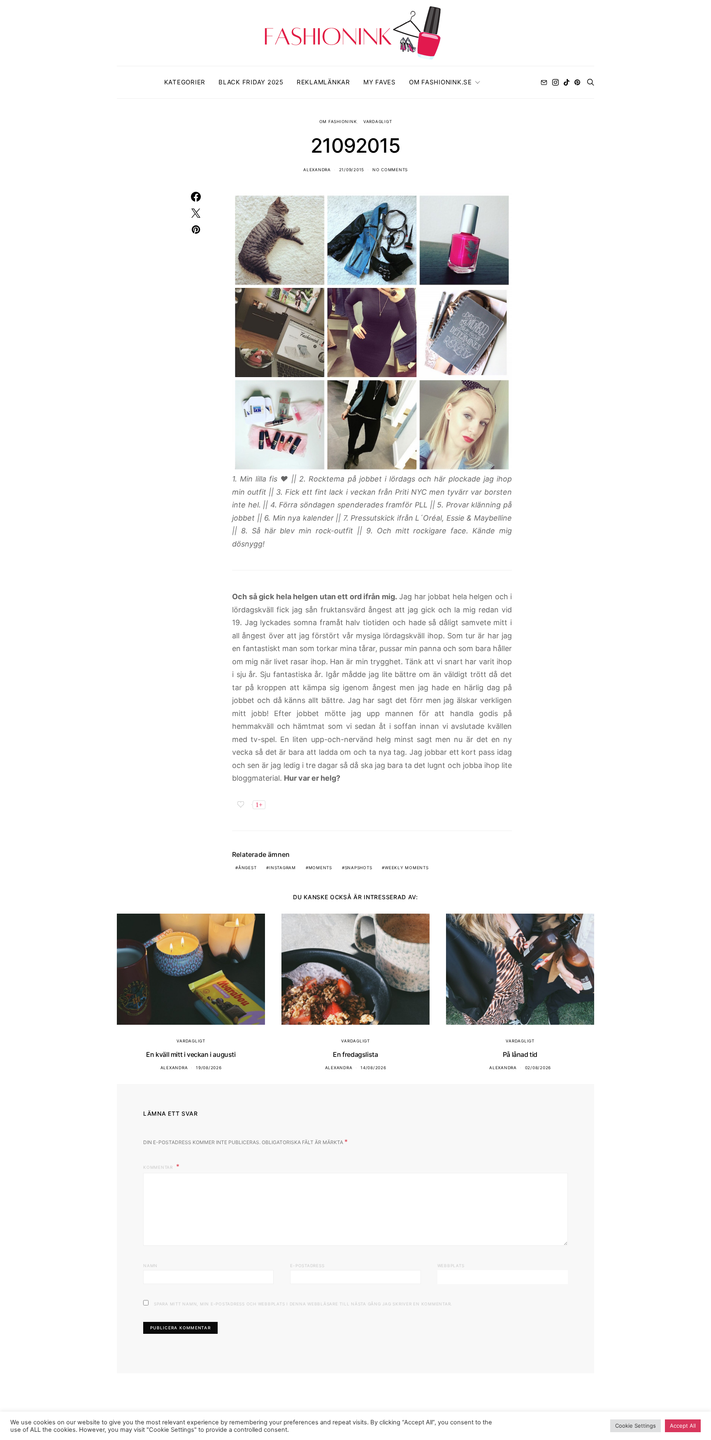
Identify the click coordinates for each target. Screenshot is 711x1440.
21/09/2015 (352, 169)
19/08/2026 (209, 1067)
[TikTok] (566, 82)
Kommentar (158, 1167)
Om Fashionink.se (440, 82)
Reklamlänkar (323, 82)
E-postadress (307, 1265)
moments (320, 867)
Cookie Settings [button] (635, 1425)
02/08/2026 (538, 1067)
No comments (390, 169)
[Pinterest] (577, 82)
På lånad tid (520, 1054)
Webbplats (451, 1265)
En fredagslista (355, 1054)
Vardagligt (377, 121)
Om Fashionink (338, 121)
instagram (282, 867)
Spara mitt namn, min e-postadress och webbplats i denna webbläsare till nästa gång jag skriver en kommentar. (303, 1303)
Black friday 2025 (250, 82)
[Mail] (544, 82)
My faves (379, 82)
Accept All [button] (683, 1425)
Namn (150, 1265)
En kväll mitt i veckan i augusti (190, 1054)
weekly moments (407, 867)
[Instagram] (555, 82)
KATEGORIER (185, 82)
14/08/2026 (373, 1067)
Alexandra (317, 169)
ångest (247, 867)
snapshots (358, 867)
